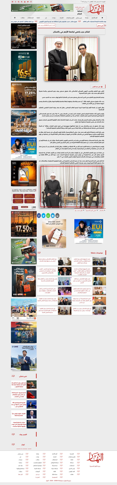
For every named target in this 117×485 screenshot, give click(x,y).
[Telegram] (53, 215)
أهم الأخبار (94, 17)
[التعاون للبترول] (24, 173)
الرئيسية (72, 454)
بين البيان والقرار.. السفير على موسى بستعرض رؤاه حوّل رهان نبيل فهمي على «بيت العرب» (39, 21)
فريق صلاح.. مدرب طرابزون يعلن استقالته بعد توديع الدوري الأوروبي (89, 21)
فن (46, 17)
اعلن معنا (20, 474)
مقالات (23, 17)
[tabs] (12, 1)
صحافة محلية (54, 468)
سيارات (20, 471)
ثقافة (38, 17)
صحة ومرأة (54, 465)
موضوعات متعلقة (97, 252)
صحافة (71, 462)
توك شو (20, 465)
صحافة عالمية (37, 468)
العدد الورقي (72, 471)
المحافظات (30, 17)
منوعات (20, 459)
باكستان (102, 210)
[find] (18, 1)
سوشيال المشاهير (37, 465)
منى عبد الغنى (96, 86)
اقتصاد (61, 17)
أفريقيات (37, 471)
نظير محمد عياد (79, 210)
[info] (15, 1)
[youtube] (24, 1)
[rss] (21, 1)
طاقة (54, 471)
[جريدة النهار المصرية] (42, 8)
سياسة (20, 462)
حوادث (54, 17)
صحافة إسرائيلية (20, 468)
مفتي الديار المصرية (91, 210)
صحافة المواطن (54, 462)
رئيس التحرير (72, 468)
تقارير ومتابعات (70, 17)
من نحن (37, 474)
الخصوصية (54, 477)
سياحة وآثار (54, 474)
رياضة (86, 17)
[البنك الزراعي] (88, 231)
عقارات (71, 474)
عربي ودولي (79, 17)
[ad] (24, 36)
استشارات (71, 465)
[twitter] (28, 1)
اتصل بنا (37, 477)
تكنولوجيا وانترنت (37, 462)
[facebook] (31, 1)
